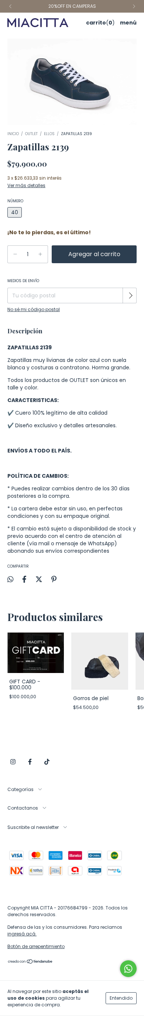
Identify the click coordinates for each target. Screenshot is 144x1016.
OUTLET (31, 134)
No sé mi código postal (33, 309)
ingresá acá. (22, 934)
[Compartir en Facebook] (24, 579)
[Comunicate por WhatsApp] (128, 968)
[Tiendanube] (30, 962)
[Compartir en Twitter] (38, 579)
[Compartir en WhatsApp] (10, 579)
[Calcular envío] (130, 295)
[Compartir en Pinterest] (53, 579)
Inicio (13, 134)
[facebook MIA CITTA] (29, 762)
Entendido (121, 998)
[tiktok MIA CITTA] (46, 762)
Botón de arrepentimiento (36, 946)
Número (15, 201)
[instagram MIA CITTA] (12, 762)
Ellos (49, 134)
